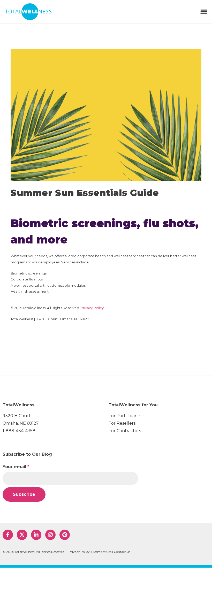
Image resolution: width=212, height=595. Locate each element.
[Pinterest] (64, 535)
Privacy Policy (92, 308)
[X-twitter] (22, 535)
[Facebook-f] (8, 535)
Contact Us (122, 552)
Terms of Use (102, 552)
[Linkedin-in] (36, 535)
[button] (204, 11)
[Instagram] (50, 535)
